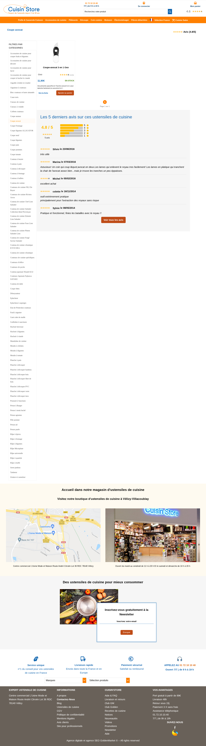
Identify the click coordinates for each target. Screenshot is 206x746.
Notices (109, 714)
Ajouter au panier (65, 93)
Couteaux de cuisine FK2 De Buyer (21, 188)
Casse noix (14, 97)
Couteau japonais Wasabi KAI (21, 272)
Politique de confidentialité (70, 714)
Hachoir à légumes (17, 332)
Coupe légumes (16, 140)
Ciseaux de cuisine (17, 102)
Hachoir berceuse (16, 327)
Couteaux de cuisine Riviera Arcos (20, 196)
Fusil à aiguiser (16, 312)
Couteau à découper (17, 169)
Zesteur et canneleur (17, 477)
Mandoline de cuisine (18, 341)
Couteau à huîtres (16, 178)
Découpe (84, 20)
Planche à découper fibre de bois (20, 380)
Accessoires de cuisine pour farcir (20, 69)
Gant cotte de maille (17, 317)
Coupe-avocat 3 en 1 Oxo (56, 67)
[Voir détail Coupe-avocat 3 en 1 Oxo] (56, 53)
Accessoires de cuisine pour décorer (20, 62)
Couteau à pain (16, 164)
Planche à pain (15, 360)
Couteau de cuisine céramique (21, 253)
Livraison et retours (115, 699)
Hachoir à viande (16, 336)
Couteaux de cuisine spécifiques (22, 258)
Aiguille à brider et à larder (20, 83)
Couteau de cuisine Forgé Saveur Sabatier (19, 239)
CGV (59, 711)
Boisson (108, 20)
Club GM (109, 703)
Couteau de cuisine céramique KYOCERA (21, 246)
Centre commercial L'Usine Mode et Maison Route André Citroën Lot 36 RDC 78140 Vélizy (30, 699)
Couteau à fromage (17, 173)
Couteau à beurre (16, 159)
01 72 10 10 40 (91, 3)
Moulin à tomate (16, 355)
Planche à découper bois (19, 374)
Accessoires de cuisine (55, 20)
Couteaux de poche (17, 267)
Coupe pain (14, 145)
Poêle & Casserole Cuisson (30, 20)
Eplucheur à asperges (18, 303)
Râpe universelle (16, 453)
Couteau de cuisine (17, 183)
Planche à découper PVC (19, 387)
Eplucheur (14, 298)
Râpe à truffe (15, 463)
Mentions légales (66, 718)
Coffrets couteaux (17, 112)
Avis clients (63, 722)
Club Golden (111, 707)
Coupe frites (14, 289)
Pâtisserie (73, 20)
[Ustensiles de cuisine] (21, 13)
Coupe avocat (15, 121)
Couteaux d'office (17, 262)
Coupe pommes (16, 150)
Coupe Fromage (16, 126)
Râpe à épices (15, 434)
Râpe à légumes (16, 444)
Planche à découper (17, 365)
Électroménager (121, 20)
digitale (79, 740)
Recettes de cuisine (115, 711)
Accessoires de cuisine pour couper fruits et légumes (20, 55)
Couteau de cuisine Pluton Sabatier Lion (20, 232)
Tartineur (13, 472)
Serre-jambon (15, 468)
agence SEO (93, 740)
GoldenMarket (108, 740)
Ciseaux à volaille (17, 107)
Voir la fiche (43, 93)
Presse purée (15, 429)
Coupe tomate (15, 154)
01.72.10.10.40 (161, 714)
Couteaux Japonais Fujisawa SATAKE (21, 277)
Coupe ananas (15, 116)
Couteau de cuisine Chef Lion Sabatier (21, 203)
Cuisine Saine (181, 20)
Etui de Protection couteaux (20, 308)
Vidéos (108, 722)
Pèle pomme (15, 420)
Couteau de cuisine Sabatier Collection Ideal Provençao (20, 210)
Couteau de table (16, 284)
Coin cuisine (96, 20)
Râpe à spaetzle (16, 458)
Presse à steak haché (18, 410)
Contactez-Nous (66, 699)
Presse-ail (13, 425)
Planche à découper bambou (20, 370)
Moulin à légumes (17, 351)
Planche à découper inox (19, 396)
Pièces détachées (139, 20)
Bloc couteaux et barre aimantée (22, 92)
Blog (59, 703)
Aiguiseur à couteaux (18, 88)
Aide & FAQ (111, 695)
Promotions (111, 726)
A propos (61, 695)
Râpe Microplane (16, 449)
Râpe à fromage (16, 439)
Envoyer (126, 632)
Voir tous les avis (113, 220)
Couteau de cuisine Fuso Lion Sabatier (21, 224)
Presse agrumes (16, 415)
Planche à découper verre (19, 391)
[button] (170, 11)
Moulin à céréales (16, 346)
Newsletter (110, 730)
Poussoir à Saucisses (18, 401)
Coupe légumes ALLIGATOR (21, 131)
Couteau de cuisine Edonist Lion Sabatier (20, 217)
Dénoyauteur (15, 293)
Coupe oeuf (14, 135)
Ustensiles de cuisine (68, 707)
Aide (107, 733)
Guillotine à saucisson (18, 322)
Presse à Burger (16, 406)
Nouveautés (111, 718)
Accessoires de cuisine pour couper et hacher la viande (20, 76)
